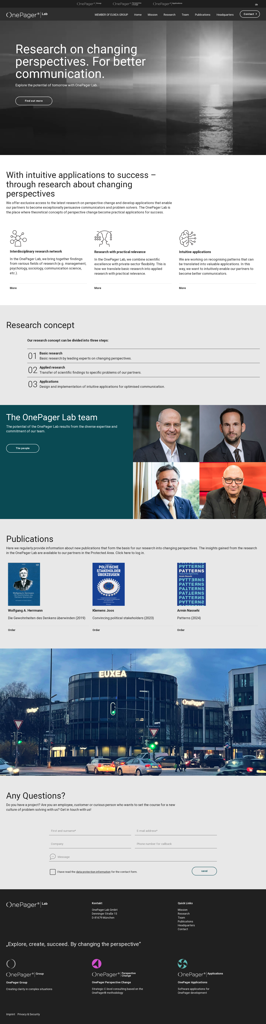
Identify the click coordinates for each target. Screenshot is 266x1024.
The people (23, 448)
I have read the (66, 871)
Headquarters (225, 14)
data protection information (93, 871)
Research (169, 14)
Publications (202, 14)
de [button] (256, 4)
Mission (152, 14)
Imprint (10, 1014)
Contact (249, 14)
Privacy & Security (29, 1014)
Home (138, 14)
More (13, 288)
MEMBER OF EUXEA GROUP (111, 14)
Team (185, 14)
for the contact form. (124, 871)
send (204, 871)
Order (11, 630)
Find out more (34, 100)
